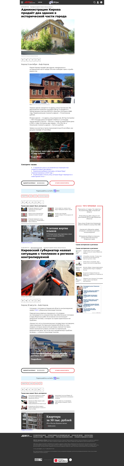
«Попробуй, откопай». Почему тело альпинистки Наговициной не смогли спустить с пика (92, 257)
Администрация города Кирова (29, 55)
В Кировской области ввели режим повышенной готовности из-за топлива (36, 408)
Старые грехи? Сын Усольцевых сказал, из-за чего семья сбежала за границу (92, 252)
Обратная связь (88, 435)
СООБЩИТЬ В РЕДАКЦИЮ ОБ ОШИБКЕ (84, 437)
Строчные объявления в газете (64, 437)
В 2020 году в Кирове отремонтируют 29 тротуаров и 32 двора (64, 215)
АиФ (33, 296)
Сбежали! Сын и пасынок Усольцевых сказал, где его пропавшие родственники (93, 280)
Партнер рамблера (48, 459)
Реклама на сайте (38, 437)
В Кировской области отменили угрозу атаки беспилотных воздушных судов (89, 237)
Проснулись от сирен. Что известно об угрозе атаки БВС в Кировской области (89, 210)
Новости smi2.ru (26, 242)
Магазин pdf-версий (77, 435)
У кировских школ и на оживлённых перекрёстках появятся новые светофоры (50, 168)
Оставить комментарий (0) (62, 183)
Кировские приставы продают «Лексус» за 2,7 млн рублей (51, 152)
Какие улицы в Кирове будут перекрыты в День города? (35, 214)
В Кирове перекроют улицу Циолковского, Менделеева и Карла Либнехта (36, 220)
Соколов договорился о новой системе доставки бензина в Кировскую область (49, 354)
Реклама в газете (49, 437)
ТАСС (37, 310)
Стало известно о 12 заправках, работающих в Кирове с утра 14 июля (63, 402)
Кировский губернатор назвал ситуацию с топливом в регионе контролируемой (89, 231)
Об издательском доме (39, 435)
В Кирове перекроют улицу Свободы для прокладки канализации (35, 209)
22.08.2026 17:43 (25, 247)
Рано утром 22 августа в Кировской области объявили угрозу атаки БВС (89, 224)
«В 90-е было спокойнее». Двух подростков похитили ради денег (92, 262)
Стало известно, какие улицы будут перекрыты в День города (63, 209)
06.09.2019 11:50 (25, 7)
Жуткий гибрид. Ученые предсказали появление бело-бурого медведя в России (93, 269)
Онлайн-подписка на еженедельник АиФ (59, 435)
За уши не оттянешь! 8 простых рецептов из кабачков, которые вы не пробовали (93, 274)
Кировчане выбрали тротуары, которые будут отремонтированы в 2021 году (48, 172)
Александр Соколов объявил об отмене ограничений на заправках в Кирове (64, 397)
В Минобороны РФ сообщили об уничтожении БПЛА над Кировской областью (89, 217)
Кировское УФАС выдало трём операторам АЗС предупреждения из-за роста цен (37, 402)
